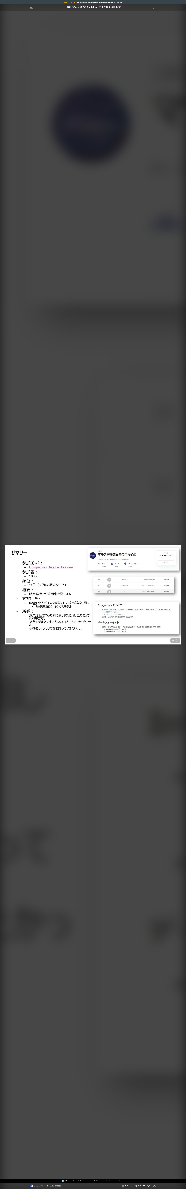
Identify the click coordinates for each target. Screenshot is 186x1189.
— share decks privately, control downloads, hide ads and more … (93, 2)
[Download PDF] (154, 1186)
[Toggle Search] (153, 7)
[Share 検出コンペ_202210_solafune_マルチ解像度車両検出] (143, 1186)
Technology (129, 1186)
